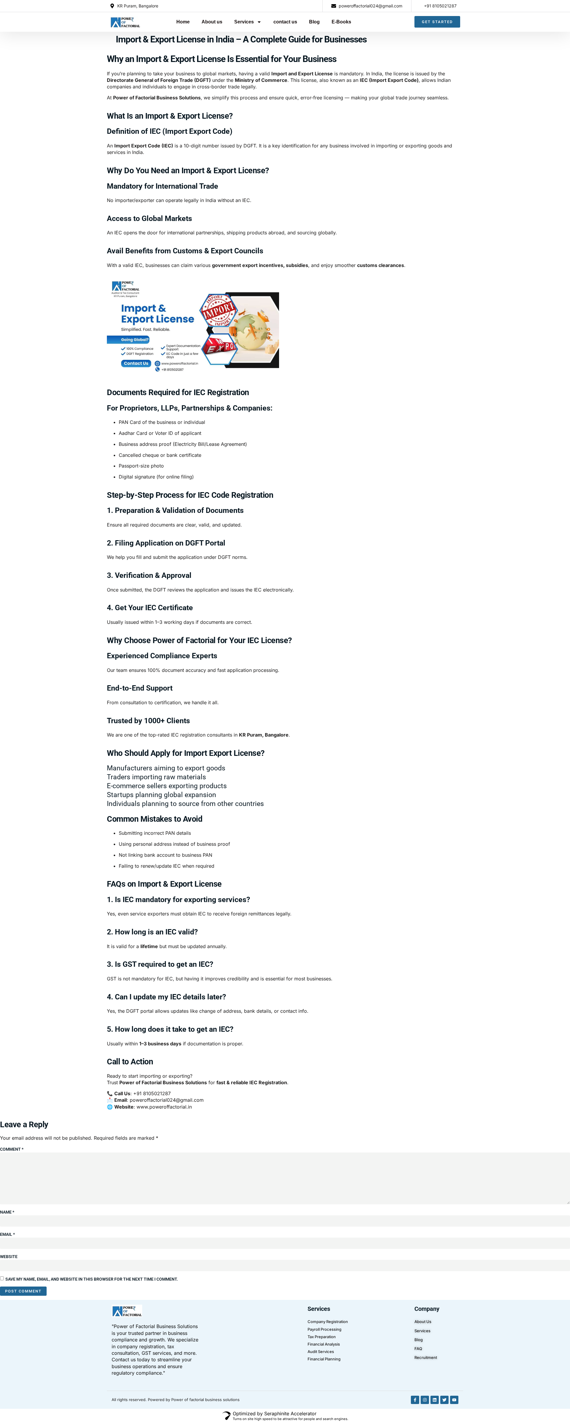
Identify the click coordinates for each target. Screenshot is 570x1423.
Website (9, 1256)
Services (244, 21)
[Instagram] (425, 1400)
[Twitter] (444, 1400)
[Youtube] (454, 1400)
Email (7, 1234)
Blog (314, 21)
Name (7, 1212)
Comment (11, 1149)
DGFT (160, 590)
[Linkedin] (434, 1400)
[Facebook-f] (415, 1400)
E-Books (341, 21)
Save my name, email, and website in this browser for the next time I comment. (91, 1279)
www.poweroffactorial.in (164, 1107)
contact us (285, 21)
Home (183, 21)
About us (212, 21)
